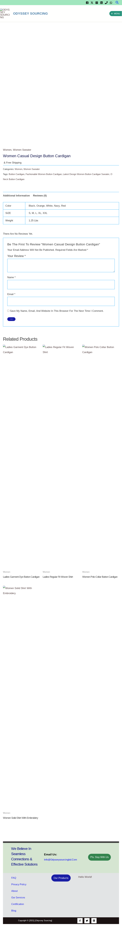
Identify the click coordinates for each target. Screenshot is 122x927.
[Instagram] (96, 2)
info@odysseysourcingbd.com (60, 859)
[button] (117, 2)
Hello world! (85, 877)
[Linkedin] (101, 2)
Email (11, 294)
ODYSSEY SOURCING (30, 13)
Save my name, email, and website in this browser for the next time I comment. (57, 310)
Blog (13, 910)
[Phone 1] (106, 2)
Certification (17, 904)
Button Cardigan (16, 174)
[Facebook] (87, 2)
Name (11, 277)
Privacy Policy (18, 884)
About (14, 891)
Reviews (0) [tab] (40, 195)
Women (7, 149)
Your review (16, 256)
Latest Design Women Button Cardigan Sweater (86, 174)
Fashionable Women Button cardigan (44, 174)
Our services (18, 897)
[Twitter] (91, 2)
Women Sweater (22, 149)
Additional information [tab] (16, 195)
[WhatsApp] (111, 2)
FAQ (13, 878)
